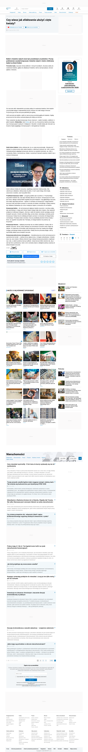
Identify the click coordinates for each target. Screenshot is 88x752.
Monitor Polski (34, 734)
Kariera (49, 748)
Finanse (29, 457)
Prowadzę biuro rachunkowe (62, 719)
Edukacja (71, 12)
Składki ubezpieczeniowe (62, 736)
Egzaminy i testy (22, 737)
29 (75, 237)
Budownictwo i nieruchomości (67, 213)
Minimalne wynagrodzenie (62, 734)
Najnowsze (70, 139)
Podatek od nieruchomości (66, 207)
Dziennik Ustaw (34, 733)
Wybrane (76, 139)
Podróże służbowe (60, 737)
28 (72, 237)
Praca (32, 723)
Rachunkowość (9, 719)
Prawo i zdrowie (34, 726)
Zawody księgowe (10, 723)
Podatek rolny (63, 227)
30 (78, 237)
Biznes (24, 12)
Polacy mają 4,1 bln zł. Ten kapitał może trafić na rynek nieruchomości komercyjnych (69, 157)
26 (67, 237)
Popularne (63, 139)
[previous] (38, 660)
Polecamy (61, 369)
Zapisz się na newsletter (49, 234)
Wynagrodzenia (22, 719)
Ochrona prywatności (16, 748)
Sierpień (72, 234)
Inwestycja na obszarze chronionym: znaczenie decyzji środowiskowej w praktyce (70, 166)
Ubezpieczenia (22, 720)
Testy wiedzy (21, 743)
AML (57, 725)
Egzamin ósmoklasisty (23, 742)
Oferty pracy (71, 742)
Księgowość (12, 12)
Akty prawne (34, 731)
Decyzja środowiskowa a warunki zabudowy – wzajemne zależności (70, 170)
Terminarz (65, 234)
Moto (56, 12)
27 (69, 237)
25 (64, 237)
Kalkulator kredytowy (64, 197)
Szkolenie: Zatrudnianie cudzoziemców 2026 (70, 86)
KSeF (77, 12)
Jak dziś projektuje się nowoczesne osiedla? (70, 159)
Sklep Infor (33, 725)
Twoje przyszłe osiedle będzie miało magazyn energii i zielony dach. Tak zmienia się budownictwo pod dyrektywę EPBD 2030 (70, 146)
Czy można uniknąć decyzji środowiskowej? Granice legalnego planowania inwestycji (70, 177)
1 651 (51, 660)
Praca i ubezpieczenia (48, 720)
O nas (7, 748)
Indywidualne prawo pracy (24, 717)
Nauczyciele (21, 736)
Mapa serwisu (73, 748)
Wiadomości (9, 457)
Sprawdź (69, 91)
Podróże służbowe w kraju (62, 733)
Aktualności (61, 284)
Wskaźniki (65, 216)
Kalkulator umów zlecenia (66, 191)
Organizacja (8, 733)
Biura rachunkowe (61, 715)
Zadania (8, 736)
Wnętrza (44, 457)
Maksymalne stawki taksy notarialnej (68, 223)
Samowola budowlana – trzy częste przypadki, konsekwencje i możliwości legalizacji (68, 181)
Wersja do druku (15, 234)
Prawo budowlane (64, 205)
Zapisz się (31, 679)
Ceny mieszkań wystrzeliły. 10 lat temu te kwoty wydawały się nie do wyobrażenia (69, 142)
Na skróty (71, 731)
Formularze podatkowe (74, 739)
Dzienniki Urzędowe (35, 736)
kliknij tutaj (38, 685)
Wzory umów (71, 737)
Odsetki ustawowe (60, 739)
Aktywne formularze (68, 204)
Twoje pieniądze (48, 12)
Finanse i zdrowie (47, 725)
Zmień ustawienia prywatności (31, 748)
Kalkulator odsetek (48, 737)
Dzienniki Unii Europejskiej (36, 737)
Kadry (19, 12)
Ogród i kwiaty (23, 16)
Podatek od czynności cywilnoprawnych (69, 225)
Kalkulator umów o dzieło (65, 193)
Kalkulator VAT (47, 736)
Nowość (70, 81)
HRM (20, 725)
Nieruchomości (62, 12)
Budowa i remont (36, 457)
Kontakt (60, 748)
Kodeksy (33, 740)
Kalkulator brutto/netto (65, 189)
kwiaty (27, 104)
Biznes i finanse (47, 717)
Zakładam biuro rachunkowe (62, 717)
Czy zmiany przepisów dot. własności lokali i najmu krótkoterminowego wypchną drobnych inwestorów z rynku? (70, 153)
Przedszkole (21, 733)
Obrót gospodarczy (10, 720)
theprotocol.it (71, 740)
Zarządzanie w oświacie (24, 739)
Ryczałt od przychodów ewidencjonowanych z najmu (66, 220)
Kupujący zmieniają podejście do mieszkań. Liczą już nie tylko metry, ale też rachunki (70, 163)
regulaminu (31, 676)
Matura (20, 740)
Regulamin (43, 748)
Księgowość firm (10, 715)
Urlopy (20, 722)
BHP (20, 723)
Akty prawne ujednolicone (36, 739)
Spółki (45, 719)
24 (61, 237)
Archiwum (71, 734)
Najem (61, 211)
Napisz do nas (32, 234)
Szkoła (20, 734)
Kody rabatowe (72, 736)
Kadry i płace (9, 739)
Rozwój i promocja (10, 737)
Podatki (7, 717)
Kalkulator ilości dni (64, 201)
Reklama (66, 748)
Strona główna (9, 16)
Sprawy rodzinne (34, 717)
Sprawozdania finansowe (62, 723)
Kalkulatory (65, 188)
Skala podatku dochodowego (62, 740)
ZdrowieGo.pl (72, 733)
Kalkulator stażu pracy (48, 739)
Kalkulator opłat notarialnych (66, 195)
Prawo (40, 12)
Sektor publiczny (32, 12)
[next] (55, 660)
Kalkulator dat (47, 733)
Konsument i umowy (35, 720)
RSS (55, 748)
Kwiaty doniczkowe (31, 16)
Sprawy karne (34, 719)
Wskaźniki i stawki (61, 731)
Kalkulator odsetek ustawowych (67, 199)
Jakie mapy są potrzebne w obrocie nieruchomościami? (68, 174)
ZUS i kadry (8, 722)
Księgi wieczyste (64, 209)
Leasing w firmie (47, 723)
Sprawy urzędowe (35, 722)
